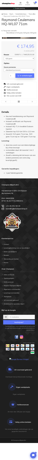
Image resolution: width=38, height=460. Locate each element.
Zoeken (27, 4)
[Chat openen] (33, 455)
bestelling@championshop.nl (16, 209)
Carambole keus (20, 14)
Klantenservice (7, 238)
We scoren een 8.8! (14, 96)
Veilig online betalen (14, 93)
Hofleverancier (12, 90)
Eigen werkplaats (13, 87)
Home (5, 14)
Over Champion (8, 269)
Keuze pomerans (10, 67)
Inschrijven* (19, 322)
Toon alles (31, 14)
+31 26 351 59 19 (13, 206)
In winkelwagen (26, 76)
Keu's (11, 14)
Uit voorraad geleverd (15, 84)
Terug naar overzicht (9, 30)
